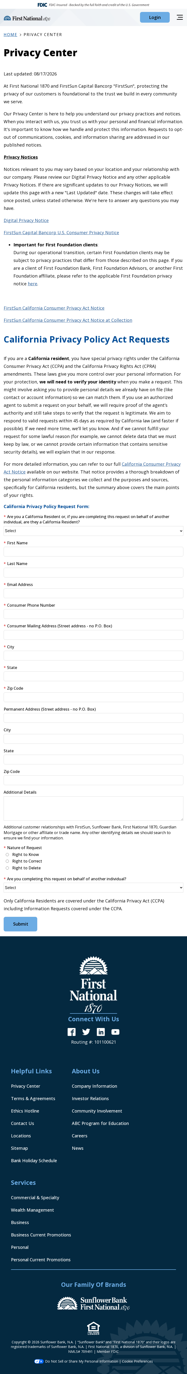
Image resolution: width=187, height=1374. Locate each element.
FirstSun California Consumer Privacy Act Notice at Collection (68, 320)
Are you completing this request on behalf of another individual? (66, 879)
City (10, 647)
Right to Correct (27, 861)
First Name (17, 543)
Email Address (20, 584)
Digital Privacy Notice (26, 220)
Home (10, 34)
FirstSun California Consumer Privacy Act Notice (54, 308)
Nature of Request (24, 847)
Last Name (17, 563)
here (32, 284)
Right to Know (25, 854)
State (12, 667)
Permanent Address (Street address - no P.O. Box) (50, 709)
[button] (155, 17)
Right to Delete (26, 868)
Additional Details (20, 792)
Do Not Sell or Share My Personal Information (81, 1361)
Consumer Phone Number (31, 605)
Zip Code (15, 688)
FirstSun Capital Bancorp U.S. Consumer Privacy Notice (61, 232)
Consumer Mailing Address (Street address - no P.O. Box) (59, 626)
